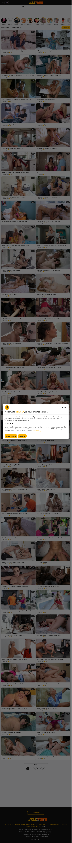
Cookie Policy (37, 431)
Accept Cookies (11, 436)
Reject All (22, 436)
